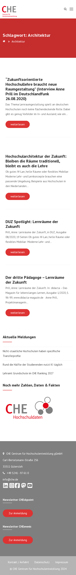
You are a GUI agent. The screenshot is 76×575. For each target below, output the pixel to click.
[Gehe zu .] (4, 41)
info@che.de (10, 479)
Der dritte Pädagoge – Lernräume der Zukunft (35, 280)
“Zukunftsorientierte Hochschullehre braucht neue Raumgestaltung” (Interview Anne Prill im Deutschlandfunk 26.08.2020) (35, 89)
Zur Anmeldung (18, 513)
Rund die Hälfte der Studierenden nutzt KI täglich (32, 364)
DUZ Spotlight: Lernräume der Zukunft (32, 224)
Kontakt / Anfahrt (18, 562)
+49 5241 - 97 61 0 (18, 473)
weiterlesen (18, 124)
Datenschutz (42, 562)
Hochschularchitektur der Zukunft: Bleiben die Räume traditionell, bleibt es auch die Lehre (36, 161)
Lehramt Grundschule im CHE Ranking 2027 (28, 373)
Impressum (61, 562)
